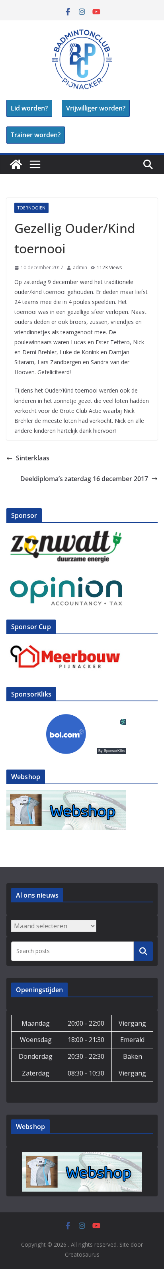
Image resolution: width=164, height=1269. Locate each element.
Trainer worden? (36, 134)
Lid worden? (29, 108)
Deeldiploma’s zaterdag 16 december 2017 (84, 478)
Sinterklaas (32, 458)
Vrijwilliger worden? (95, 108)
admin (80, 267)
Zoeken (143, 951)
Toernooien (31, 208)
